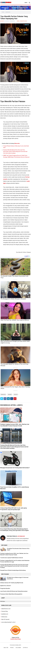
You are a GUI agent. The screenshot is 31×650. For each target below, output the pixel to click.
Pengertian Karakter (5, 588)
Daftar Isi (25, 647)
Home (3, 12)
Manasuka (8, 12)
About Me (6, 647)
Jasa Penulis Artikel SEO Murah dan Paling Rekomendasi (13, 591)
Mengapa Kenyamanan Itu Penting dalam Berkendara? (15, 467)
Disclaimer (18, 647)
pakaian (9, 394)
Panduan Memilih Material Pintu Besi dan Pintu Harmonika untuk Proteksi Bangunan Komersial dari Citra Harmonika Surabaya (15, 151)
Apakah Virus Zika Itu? (5, 585)
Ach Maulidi (6, 21)
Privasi (12, 647)
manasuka (3, 394)
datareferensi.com (5, 608)
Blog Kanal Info (17, 645)
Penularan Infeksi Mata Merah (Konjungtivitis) (11, 594)
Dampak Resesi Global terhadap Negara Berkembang (13, 570)
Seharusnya (4, 616)
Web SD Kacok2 (5, 619)
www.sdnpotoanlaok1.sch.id (8, 622)
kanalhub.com (4, 614)
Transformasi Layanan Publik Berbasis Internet (11, 557)
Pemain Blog (4, 611)
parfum (15, 394)
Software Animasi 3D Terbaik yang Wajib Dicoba (11, 582)
